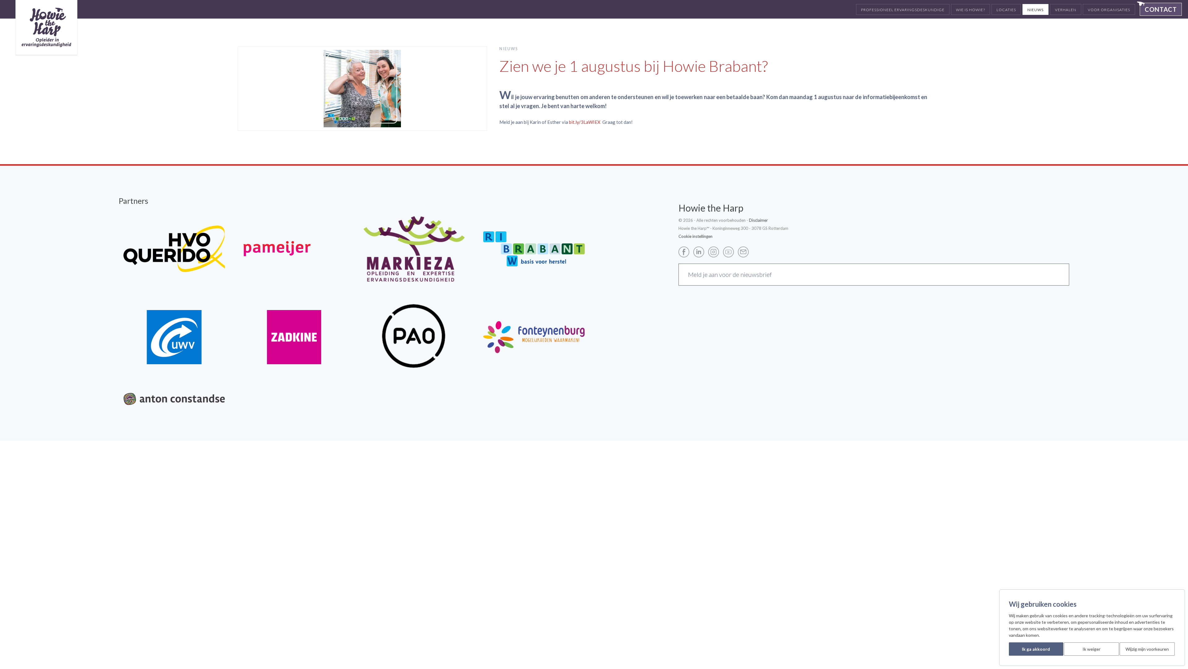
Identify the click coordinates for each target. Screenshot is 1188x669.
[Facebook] (685, 251)
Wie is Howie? (970, 9)
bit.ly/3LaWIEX (584, 122)
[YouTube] (730, 251)
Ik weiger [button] (1091, 649)
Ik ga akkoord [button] (1036, 649)
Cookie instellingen (695, 236)
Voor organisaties (1109, 9)
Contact (1161, 9)
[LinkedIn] (700, 251)
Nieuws (1035, 9)
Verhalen (1065, 9)
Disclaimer (758, 220)
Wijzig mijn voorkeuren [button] (1147, 649)
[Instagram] (715, 251)
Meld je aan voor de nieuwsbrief (730, 274)
